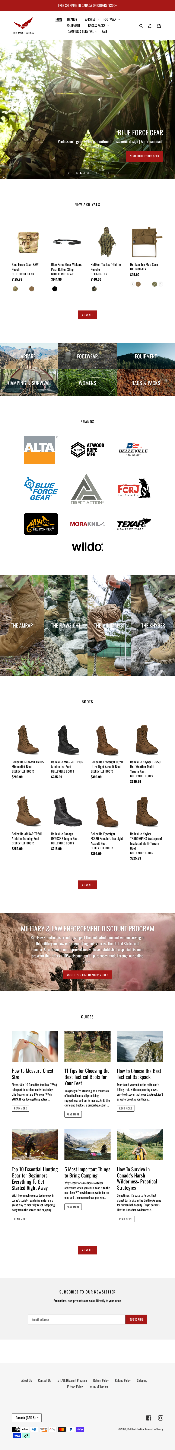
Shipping (142, 1380)
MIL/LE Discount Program (72, 1380)
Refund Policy (123, 1380)
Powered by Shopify (154, 1429)
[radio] (16, 289)
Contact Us (44, 1380)
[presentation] (161, 284)
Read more (20, 1108)
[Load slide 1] (77, 173)
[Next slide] (96, 173)
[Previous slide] (68, 173)
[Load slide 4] (88, 173)
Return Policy (101, 1380)
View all (87, 315)
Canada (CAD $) (25, 1417)
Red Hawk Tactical (135, 1429)
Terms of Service (98, 1386)
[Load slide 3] (84, 173)
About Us (26, 1380)
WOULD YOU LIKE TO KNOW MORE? (87, 975)
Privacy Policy (75, 1386)
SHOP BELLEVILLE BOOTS (144, 156)
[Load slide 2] (81, 173)
